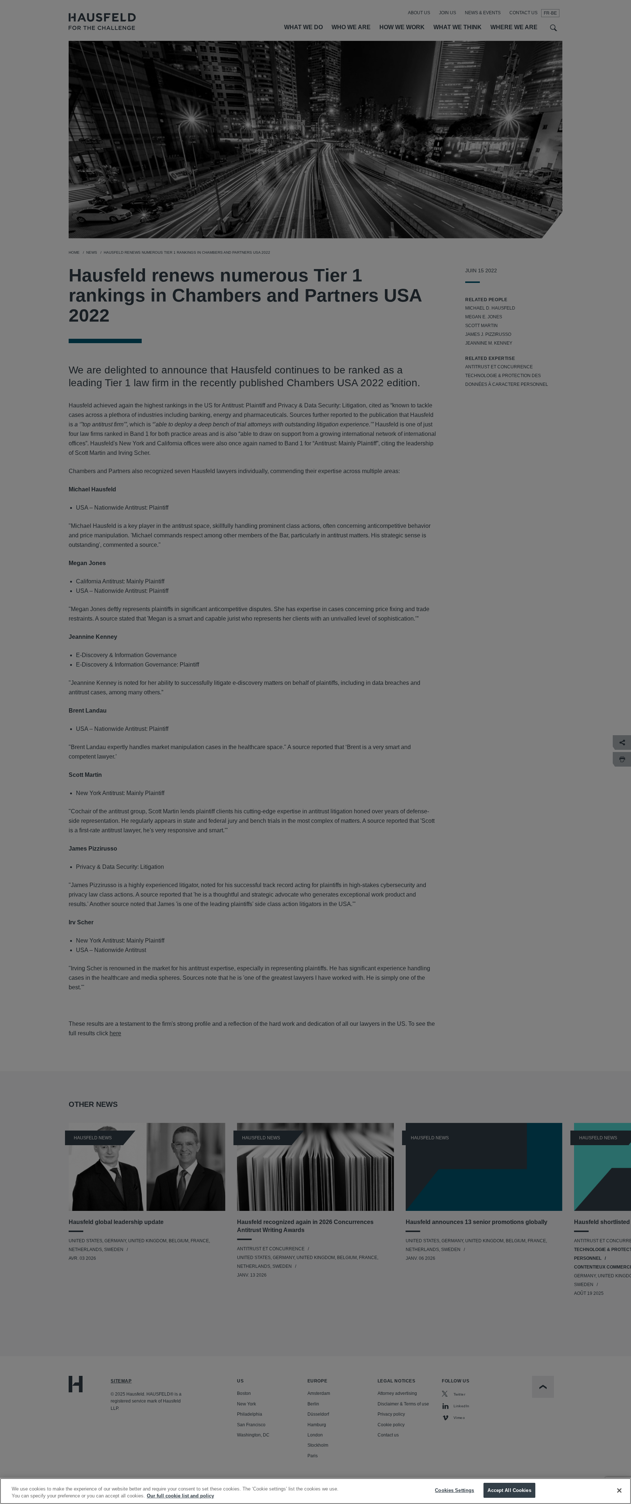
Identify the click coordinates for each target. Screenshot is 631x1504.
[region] (315, 1491)
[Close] (619, 1490)
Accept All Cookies (509, 1490)
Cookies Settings (454, 1490)
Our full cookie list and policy (180, 1496)
